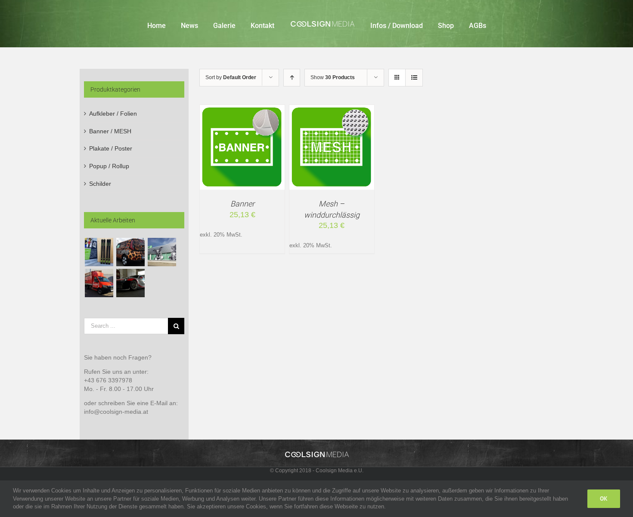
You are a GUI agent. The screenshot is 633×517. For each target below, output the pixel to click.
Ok (604, 498)
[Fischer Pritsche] (99, 283)
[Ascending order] (291, 77)
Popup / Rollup (109, 166)
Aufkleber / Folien (113, 113)
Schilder (100, 183)
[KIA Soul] (130, 252)
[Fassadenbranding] (162, 252)
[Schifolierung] (99, 252)
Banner (242, 203)
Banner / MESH (110, 131)
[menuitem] (171, 24)
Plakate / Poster (110, 148)
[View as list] (414, 77)
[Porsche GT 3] (130, 283)
